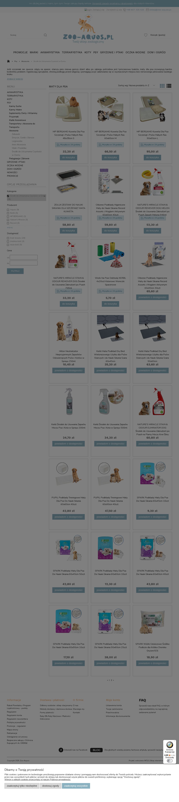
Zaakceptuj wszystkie (76, 785)
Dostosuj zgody (50, 785)
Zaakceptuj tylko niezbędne (22, 785)
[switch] (170, 760)
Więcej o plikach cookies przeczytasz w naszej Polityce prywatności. (37, 779)
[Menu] (174, 741)
